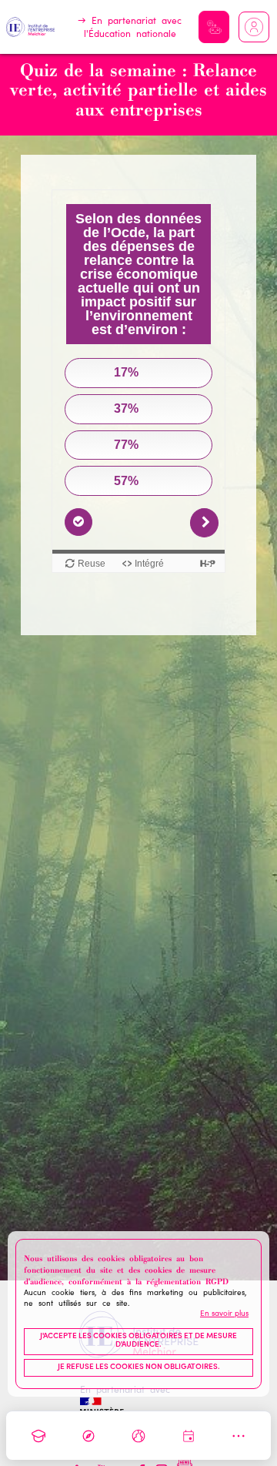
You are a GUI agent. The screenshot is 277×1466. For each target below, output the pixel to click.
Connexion (254, 27)
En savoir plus (224, 1314)
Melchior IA (214, 27)
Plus (238, 1436)
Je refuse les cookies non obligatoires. (139, 1367)
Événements (188, 1436)
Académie (38, 1436)
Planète (138, 1436)
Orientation (88, 1436)
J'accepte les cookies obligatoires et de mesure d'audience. (138, 1341)
